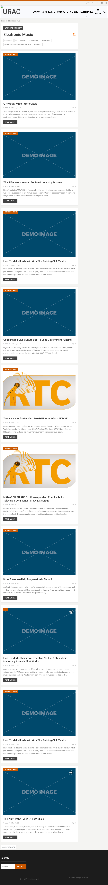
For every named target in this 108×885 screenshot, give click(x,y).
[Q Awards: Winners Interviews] (39, 76)
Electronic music (11, 54)
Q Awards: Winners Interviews (20, 103)
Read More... (10, 122)
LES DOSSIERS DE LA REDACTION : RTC (17, 44)
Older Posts (9, 847)
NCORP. (85, 878)
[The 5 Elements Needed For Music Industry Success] (39, 155)
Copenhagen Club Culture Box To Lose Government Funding (37, 339)
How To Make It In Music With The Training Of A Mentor (34, 261)
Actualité (8, 40)
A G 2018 (74, 12)
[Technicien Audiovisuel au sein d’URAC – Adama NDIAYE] (39, 391)
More (98, 13)
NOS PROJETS (48, 12)
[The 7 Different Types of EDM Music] (39, 791)
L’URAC (36, 12)
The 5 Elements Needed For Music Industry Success (32, 182)
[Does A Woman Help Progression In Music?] (39, 552)
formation (33, 40)
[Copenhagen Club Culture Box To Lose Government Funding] (39, 312)
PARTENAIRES (86, 12)
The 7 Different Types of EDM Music (23, 818)
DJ (16, 40)
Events (23, 40)
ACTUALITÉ (62, 12)
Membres (37, 44)
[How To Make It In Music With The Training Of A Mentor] (39, 234)
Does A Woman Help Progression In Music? (27, 579)
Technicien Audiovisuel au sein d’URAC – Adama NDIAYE (35, 418)
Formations (45, 40)
